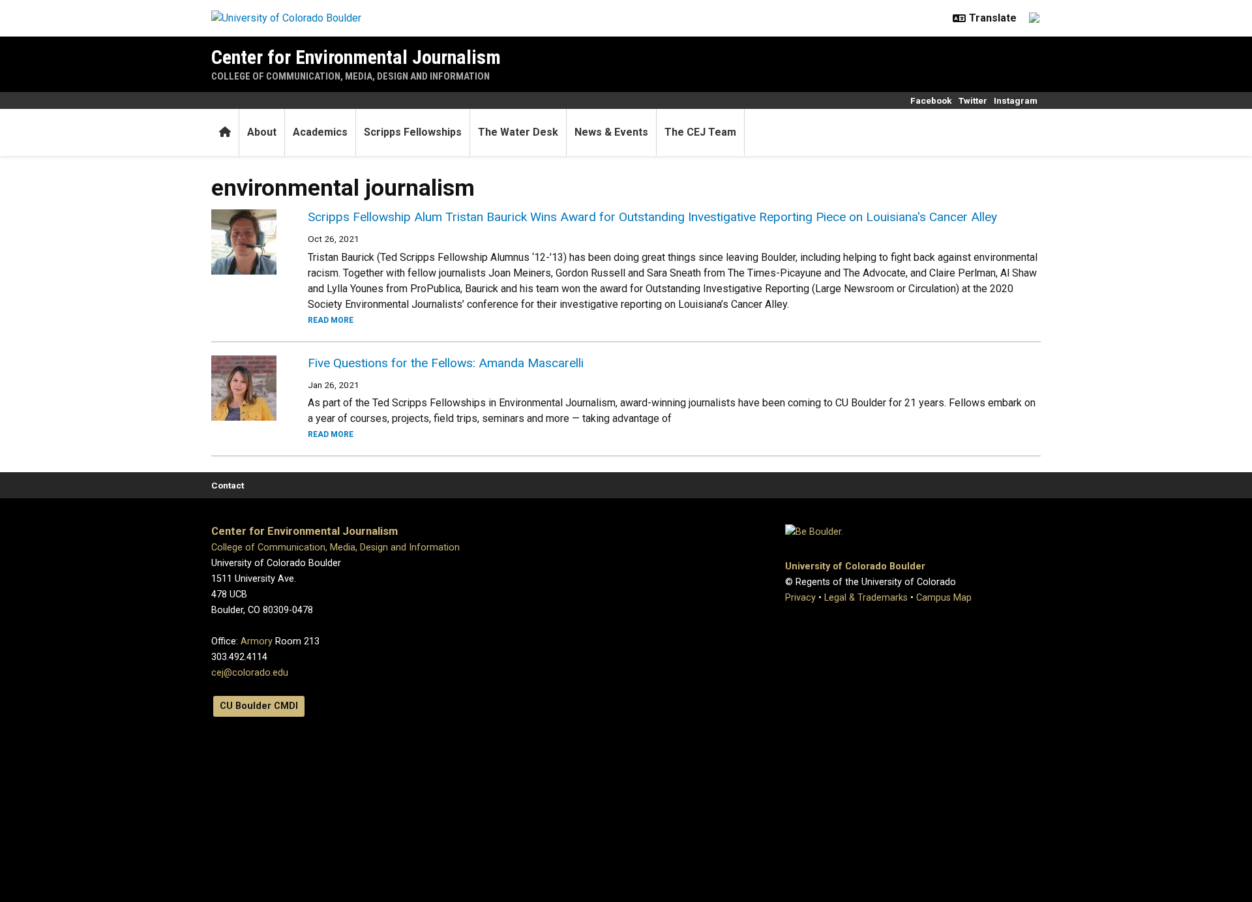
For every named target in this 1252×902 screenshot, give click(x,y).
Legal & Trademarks (866, 597)
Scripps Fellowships (413, 132)
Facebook (931, 100)
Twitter (973, 100)
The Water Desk (518, 132)
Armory (257, 641)
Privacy (800, 597)
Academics (320, 132)
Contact (227, 485)
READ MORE (330, 320)
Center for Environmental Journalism (356, 57)
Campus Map (944, 597)
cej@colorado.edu (249, 672)
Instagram (1015, 100)
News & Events (611, 132)
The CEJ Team (700, 132)
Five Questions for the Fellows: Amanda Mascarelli (446, 362)
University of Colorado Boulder (855, 566)
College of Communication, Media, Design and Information (350, 76)
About (261, 132)
